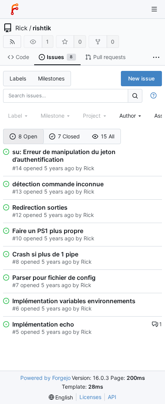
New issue (141, 78)
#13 (17, 191)
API (112, 397)
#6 (15, 308)
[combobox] (131, 115)
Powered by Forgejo (45, 377)
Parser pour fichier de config (54, 277)
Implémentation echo (43, 324)
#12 (16, 215)
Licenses (90, 397)
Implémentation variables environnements (73, 301)
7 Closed (69, 136)
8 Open (27, 136)
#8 (15, 261)
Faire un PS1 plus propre (47, 231)
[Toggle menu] (154, 9)
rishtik (42, 28)
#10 (17, 238)
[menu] (61, 397)
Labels (18, 78)
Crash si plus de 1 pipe (45, 254)
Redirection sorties (40, 207)
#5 (15, 331)
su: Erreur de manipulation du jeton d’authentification (64, 155)
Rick (21, 28)
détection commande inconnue (58, 184)
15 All (107, 136)
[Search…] (135, 95)
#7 (15, 285)
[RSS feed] (12, 41)
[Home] (14, 9)
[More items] (156, 57)
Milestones (51, 78)
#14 (17, 168)
